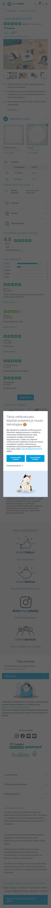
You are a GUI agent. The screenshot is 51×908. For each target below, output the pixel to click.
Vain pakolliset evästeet (35, 458)
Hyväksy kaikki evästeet (15, 458)
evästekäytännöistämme (31, 449)
